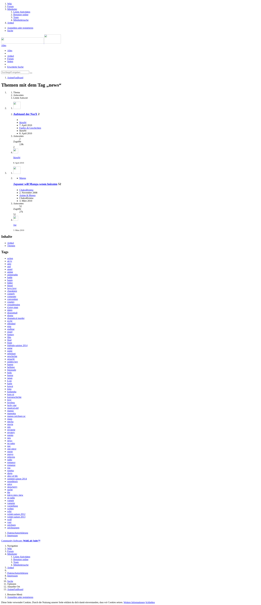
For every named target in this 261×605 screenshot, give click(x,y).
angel (9, 269)
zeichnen (11, 525)
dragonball (12, 312)
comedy (11, 293)
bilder (10, 283)
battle (9, 277)
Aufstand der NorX (25, 114)
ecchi (9, 321)
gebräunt (11, 353)
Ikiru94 (22, 122)
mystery (11, 432)
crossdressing (13, 304)
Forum (10, 58)
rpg (8, 468)
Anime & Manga (27, 195)
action (10, 258)
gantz (9, 351)
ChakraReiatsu (26, 190)
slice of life (12, 476)
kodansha (11, 391)
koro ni (10, 394)
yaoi (9, 522)
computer (11, 296)
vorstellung (12, 506)
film (9, 337)
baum (10, 280)
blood (10, 285)
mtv (9, 427)
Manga (22, 178)
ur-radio (11, 497)
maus (9, 419)
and (9, 266)
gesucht (10, 359)
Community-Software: (20, 540)
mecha (10, 421)
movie (10, 424)
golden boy (12, 361)
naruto (10, 435)
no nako (11, 443)
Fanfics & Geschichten (30, 128)
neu (9, 438)
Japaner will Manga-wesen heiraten (35, 184)
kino (9, 389)
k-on (9, 381)
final (9, 340)
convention (12, 299)
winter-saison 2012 (16, 514)
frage (9, 342)
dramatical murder (15, 318)
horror (10, 375)
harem (10, 364)
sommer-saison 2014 (17, 478)
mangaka (11, 413)
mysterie (11, 429)
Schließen (150, 602)
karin (9, 383)
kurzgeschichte (14, 397)
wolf (9, 519)
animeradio (12, 274)
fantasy (10, 334)
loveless (11, 402)
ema (9, 326)
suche (10, 489)
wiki (9, 511)
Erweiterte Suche (15, 67)
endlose (10, 329)
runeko (10, 470)
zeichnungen (13, 527)
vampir (10, 500)
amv (9, 264)
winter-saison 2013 (16, 517)
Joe (14, 225)
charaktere (12, 291)
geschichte (12, 356)
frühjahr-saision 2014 (17, 345)
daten (9, 310)
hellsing (11, 367)
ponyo (10, 454)
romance (11, 462)
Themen (11, 245)
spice (9, 484)
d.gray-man (12, 307)
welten (10, 508)
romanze (11, 465)
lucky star (11, 405)
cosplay (10, 302)
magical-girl (13, 408)
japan (9, 378)
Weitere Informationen (134, 602)
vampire (11, 503)
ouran (10, 451)
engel (9, 332)
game (9, 348)
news (9, 440)
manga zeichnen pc (16, 416)
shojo (9, 473)
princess (11, 457)
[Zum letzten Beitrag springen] (15, 152)
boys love (11, 288)
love (9, 400)
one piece (11, 449)
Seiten (10, 61)
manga (10, 410)
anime (10, 272)
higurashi (11, 370)
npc (9, 446)
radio (9, 459)
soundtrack (12, 481)
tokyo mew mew (15, 495)
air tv (9, 261)
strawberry (12, 487)
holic (9, 372)
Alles (9, 50)
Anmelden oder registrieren (20, 28)
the (8, 492)
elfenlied (11, 323)
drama (10, 315)
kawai (10, 386)
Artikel (10, 56)
